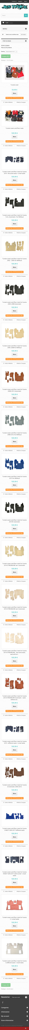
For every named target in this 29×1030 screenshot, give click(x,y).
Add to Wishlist (8, 102)
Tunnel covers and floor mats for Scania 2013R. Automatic (14, 521)
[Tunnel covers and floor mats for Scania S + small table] (14, 905)
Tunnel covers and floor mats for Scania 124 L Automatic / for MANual (14, 216)
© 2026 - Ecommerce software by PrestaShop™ (12, 1025)
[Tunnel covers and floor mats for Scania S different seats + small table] (14, 948)
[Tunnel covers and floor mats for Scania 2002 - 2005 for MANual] (14, 246)
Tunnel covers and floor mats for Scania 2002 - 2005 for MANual (14, 259)
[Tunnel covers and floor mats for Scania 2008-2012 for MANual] (14, 420)
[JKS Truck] (14, 7)
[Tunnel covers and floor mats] (14, 116)
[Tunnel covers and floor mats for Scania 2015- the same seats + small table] (14, 159)
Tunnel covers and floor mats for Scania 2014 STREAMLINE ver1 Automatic (14, 564)
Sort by (3, 51)
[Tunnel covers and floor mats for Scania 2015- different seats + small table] (14, 729)
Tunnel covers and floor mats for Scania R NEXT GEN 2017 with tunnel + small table (14, 873)
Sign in (25, 1)
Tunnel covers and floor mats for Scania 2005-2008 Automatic (14, 303)
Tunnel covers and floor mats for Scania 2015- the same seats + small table (14, 172)
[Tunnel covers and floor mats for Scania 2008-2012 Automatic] (14, 377)
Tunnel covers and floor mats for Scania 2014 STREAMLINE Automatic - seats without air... (14, 697)
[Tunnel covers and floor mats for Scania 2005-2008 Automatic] (14, 289)
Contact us (14, 1)
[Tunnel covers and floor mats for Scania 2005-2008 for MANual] (14, 333)
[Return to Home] (2, 35)
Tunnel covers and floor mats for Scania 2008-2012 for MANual (14, 434)
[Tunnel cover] (14, 72)
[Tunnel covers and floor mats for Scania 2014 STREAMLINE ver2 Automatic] (14, 594)
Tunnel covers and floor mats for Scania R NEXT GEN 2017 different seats (14, 829)
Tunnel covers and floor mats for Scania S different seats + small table (14, 962)
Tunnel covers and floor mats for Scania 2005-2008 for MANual (14, 346)
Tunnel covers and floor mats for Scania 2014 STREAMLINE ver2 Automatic (14, 608)
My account (5, 1016)
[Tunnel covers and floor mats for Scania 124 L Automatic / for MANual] (14, 202)
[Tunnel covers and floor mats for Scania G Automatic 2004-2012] (14, 772)
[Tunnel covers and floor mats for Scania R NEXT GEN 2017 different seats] (14, 816)
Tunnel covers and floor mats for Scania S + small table (14, 918)
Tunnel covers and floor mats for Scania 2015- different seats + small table (14, 742)
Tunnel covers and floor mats (14, 128)
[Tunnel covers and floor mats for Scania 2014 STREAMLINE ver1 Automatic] (14, 551)
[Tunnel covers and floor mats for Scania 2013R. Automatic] (14, 507)
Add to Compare (22, 102)
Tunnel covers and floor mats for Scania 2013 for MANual (14, 477)
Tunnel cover (14, 85)
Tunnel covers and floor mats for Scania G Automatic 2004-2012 (14, 786)
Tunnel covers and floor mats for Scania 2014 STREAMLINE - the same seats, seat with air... (14, 652)
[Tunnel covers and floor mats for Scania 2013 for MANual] (14, 464)
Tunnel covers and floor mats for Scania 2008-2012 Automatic (14, 390)
